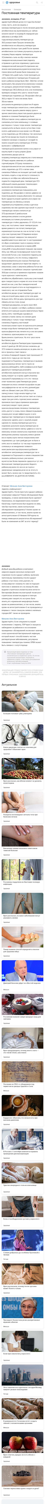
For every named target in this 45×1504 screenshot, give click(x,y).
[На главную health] (14, 2)
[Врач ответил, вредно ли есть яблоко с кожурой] (22, 1447)
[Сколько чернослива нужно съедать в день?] (22, 1481)
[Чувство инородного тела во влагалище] (22, 1178)
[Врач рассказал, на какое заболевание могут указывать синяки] (22, 908)
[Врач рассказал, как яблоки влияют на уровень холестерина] (22, 774)
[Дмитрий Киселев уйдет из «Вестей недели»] (22, 976)
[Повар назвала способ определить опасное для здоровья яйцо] (22, 942)
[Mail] (7, 2)
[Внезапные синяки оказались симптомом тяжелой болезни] (22, 841)
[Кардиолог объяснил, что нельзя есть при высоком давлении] (22, 1111)
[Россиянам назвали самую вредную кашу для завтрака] (22, 1009)
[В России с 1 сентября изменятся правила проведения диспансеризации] (22, 1144)
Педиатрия (17, 9)
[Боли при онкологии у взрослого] (22, 1346)
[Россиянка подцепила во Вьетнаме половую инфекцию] (22, 875)
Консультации (6, 9)
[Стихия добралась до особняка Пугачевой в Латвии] (22, 1245)
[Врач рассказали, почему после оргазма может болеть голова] (22, 1279)
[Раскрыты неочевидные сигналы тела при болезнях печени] (22, 807)
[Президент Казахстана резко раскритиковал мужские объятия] (22, 1313)
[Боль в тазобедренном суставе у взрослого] (22, 1212)
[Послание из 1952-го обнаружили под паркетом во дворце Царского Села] (22, 1077)
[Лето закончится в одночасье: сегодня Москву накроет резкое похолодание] (22, 1380)
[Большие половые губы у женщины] (22, 706)
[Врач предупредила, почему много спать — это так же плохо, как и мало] (22, 1043)
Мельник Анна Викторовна (21, 486)
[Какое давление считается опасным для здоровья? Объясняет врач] (22, 740)
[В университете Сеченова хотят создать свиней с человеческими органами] (22, 1414)
